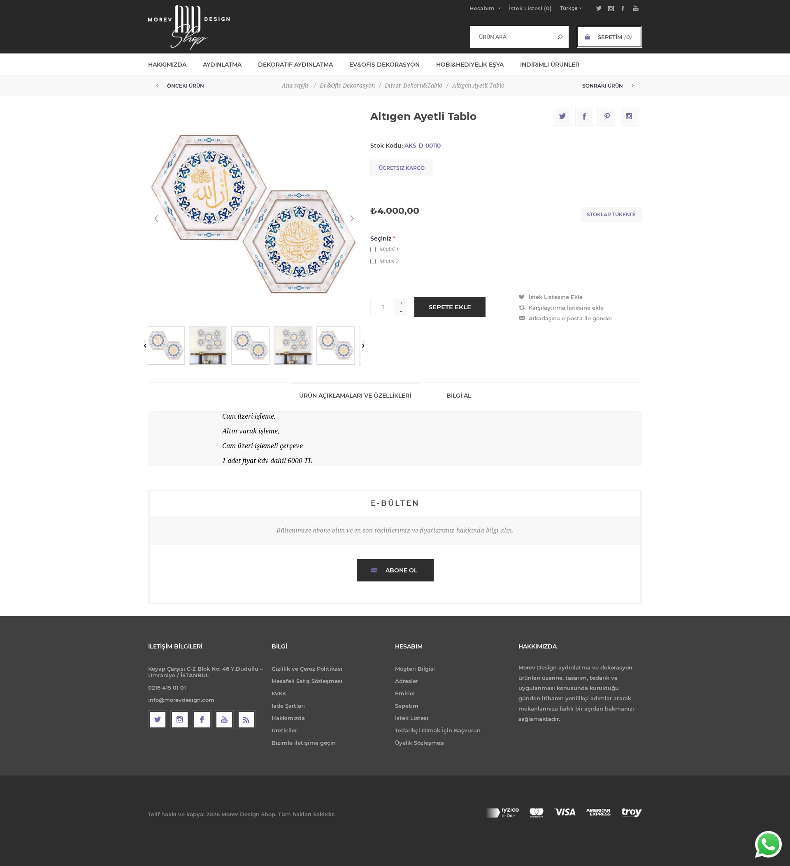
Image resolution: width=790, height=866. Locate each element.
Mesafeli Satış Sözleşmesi (307, 681)
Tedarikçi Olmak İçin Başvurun (438, 730)
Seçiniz (381, 238)
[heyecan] (157, 719)
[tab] (355, 395)
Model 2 (389, 261)
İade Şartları (288, 705)
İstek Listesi (411, 718)
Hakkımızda (288, 718)
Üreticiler (284, 730)
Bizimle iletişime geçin (304, 742)
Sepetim (406, 705)
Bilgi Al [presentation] (458, 395)
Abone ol (401, 570)
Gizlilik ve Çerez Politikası (307, 668)
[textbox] (511, 36)
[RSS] (246, 719)
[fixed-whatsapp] (768, 844)
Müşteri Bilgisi (415, 668)
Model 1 (389, 249)
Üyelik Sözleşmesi (420, 742)
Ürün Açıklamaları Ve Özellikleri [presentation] (355, 395)
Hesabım (482, 8)
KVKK (279, 693)
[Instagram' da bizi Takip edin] (180, 719)
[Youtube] (224, 719)
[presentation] (145, 345)
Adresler (406, 681)
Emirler (405, 693)
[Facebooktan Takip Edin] (202, 719)
